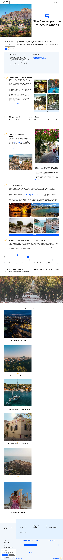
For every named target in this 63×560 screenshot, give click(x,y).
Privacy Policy (6, 542)
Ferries (57, 269)
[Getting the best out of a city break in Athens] (18, 358)
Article (18, 373)
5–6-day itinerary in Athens (52, 262)
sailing (16, 199)
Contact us (6, 545)
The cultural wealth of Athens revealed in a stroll (44, 179)
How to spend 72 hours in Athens (18, 340)
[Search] (28, 257)
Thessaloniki (23, 528)
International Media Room (8, 547)
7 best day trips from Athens (18, 512)
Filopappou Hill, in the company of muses (39, 58)
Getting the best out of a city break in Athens (18, 375)
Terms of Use (6, 540)
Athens (20, 45)
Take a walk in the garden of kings (38, 57)
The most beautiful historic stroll (38, 59)
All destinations (24, 532)
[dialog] (8, 554)
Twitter (31, 554)
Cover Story (18, 339)
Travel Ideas (36, 527)
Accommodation (43, 269)
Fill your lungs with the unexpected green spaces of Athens (20, 104)
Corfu (22, 531)
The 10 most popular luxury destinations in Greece (18, 409)
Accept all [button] (5, 555)
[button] (8, 557)
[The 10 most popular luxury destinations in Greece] (18, 392)
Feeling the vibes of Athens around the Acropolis (20, 148)
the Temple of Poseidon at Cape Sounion (33, 194)
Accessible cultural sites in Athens (25, 262)
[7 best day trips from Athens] (18, 495)
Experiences (36, 528)
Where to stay (49, 526)
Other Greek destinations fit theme (39, 262)
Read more (7, 553)
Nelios (57, 558)
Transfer (50, 269)
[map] (54, 2)
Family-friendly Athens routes (11, 262)
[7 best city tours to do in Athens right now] (18, 427)
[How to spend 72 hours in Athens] (18, 324)
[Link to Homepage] (6, 4)
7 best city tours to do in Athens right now (18, 443)
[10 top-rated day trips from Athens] (18, 461)
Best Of (18, 442)
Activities (36, 269)
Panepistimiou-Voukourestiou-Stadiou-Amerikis (40, 62)
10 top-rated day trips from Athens (18, 478)
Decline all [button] (12, 555)
